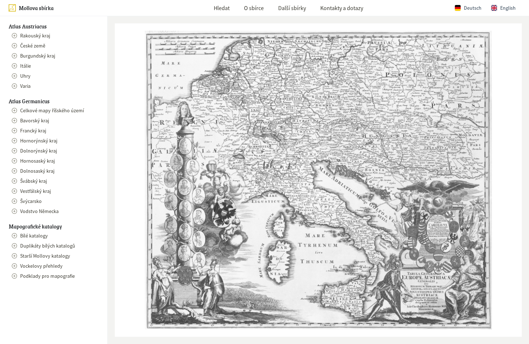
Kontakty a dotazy (341, 8)
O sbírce (254, 8)
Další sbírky (292, 8)
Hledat (222, 8)
